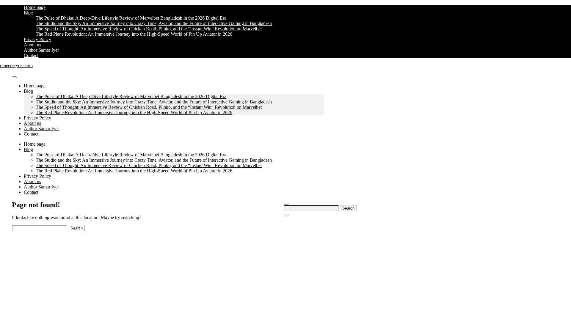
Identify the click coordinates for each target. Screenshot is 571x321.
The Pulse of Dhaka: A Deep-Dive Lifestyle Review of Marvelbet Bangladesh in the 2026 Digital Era (131, 18)
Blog (28, 12)
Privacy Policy (37, 39)
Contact (31, 55)
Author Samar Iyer (41, 50)
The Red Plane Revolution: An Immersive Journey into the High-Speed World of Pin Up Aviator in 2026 (134, 34)
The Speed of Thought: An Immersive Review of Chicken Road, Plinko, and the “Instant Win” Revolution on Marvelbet (149, 28)
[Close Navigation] (286, 215)
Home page (35, 7)
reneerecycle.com (16, 65)
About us (32, 44)
